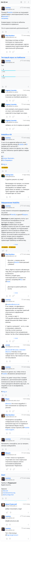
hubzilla (21, 144)
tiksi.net (5, 491)
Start (3, 475)
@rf (11, 350)
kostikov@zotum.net (13, 304)
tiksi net (4, 2)
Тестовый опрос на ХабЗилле (13, 57)
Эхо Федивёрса (7, 160)
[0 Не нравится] (5, 31)
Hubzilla (9, 12)
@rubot (7, 350)
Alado (8, 281)
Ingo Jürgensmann (12, 535)
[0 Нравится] (2, 31)
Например (4, 18)
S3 (26, 144)
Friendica (13, 214)
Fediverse (12, 247)
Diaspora (25, 214)
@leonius (8, 352)
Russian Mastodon (8, 158)
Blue (21, 280)
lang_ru (4, 164)
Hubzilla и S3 (6, 134)
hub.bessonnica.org (9, 493)
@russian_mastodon (19, 350)
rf (2, 156)
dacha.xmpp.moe (8, 495)
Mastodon (5, 16)
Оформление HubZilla (10, 203)
